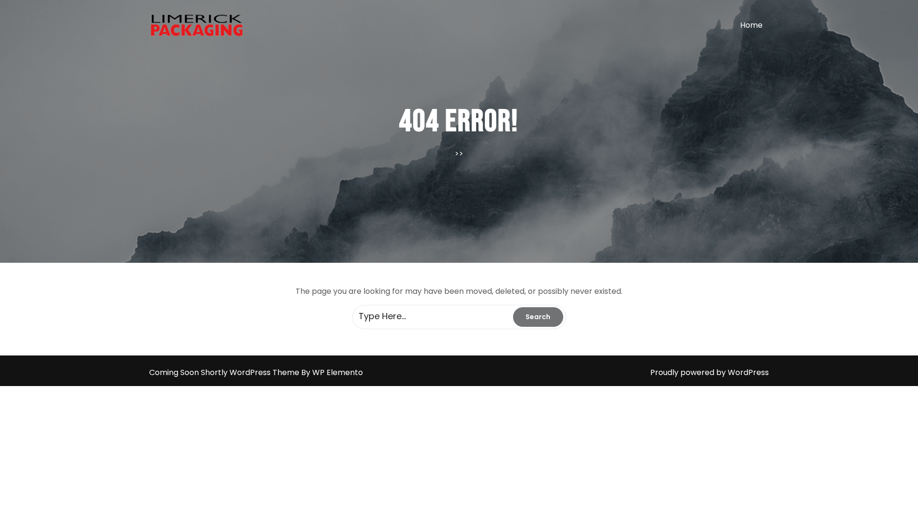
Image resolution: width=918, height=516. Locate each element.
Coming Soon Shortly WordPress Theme (225, 372)
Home (751, 25)
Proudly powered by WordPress (709, 372)
